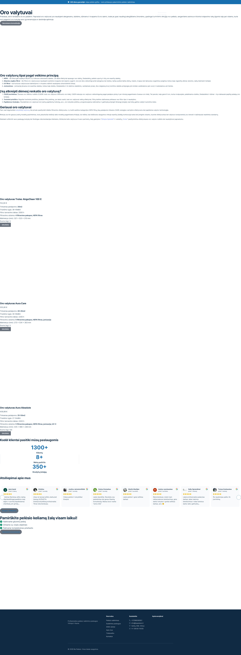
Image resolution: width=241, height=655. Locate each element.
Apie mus (126, 13)
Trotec (125, 119)
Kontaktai (148, 13)
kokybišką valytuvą (22, 110)
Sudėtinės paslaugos (111, 13)
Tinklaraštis (110, 633)
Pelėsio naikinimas (94, 13)
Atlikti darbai (137, 13)
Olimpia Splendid (107, 119)
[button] (238, 497)
